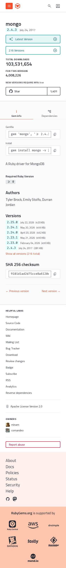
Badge (9, 367)
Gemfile (10, 127)
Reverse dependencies (19, 393)
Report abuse (17, 444)
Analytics (11, 386)
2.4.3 (11, 248)
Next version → (51, 291)
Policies (12, 473)
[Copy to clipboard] (54, 134)
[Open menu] (9, 6)
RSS (8, 380)
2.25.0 (12, 222)
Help (10, 491)
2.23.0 (12, 243)
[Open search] (49, 6)
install (9, 143)
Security (13, 485)
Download (12, 355)
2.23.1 (12, 237)
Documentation (15, 329)
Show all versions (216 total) (23, 254)
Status (11, 479)
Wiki (8, 336)
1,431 (53, 91)
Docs (10, 467)
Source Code (13, 323)
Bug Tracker (13, 348)
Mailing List (12, 342)
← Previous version (17, 291)
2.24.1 (12, 227)
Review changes (15, 361)
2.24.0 (12, 232)
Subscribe (11, 374)
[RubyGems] (17, 6)
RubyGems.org (21, 513)
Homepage (12, 317)
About (11, 460)
